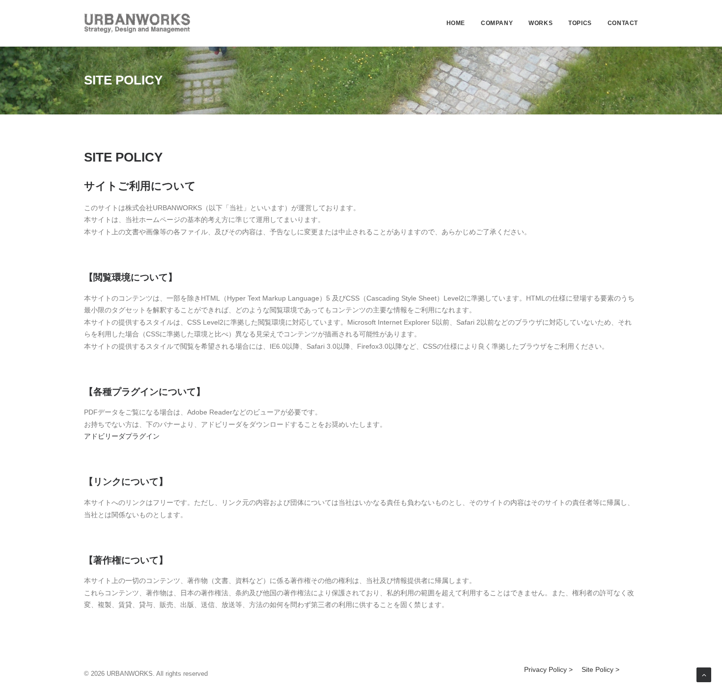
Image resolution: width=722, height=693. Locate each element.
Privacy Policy (545, 669)
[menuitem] (459, 23)
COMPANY (497, 23)
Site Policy (597, 669)
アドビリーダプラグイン (122, 436)
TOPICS (580, 23)
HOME (455, 23)
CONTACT (623, 23)
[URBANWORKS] (137, 23)
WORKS (540, 23)
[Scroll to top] (703, 674)
